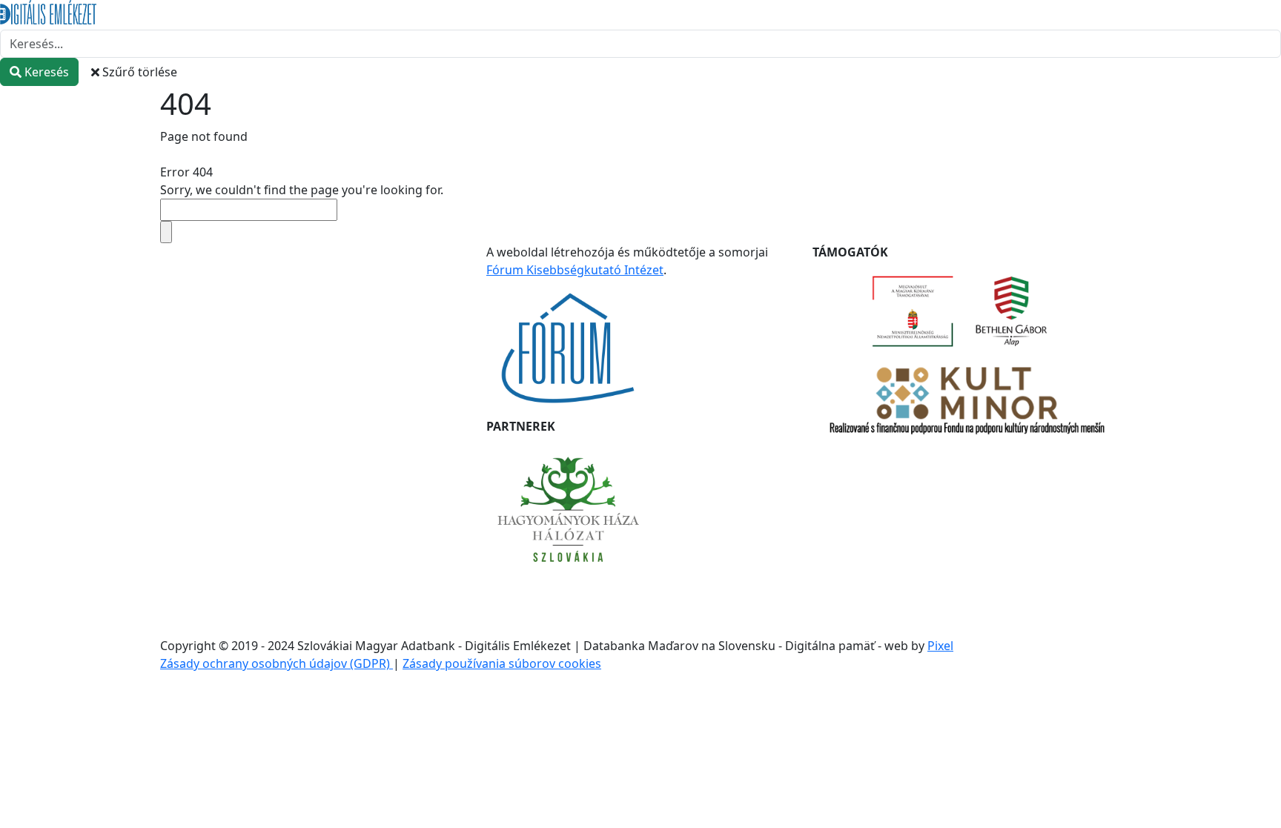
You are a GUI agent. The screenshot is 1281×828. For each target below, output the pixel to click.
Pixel (940, 645)
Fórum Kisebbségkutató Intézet (574, 270)
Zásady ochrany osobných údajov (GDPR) (276, 663)
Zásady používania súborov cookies (502, 663)
